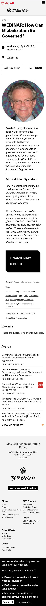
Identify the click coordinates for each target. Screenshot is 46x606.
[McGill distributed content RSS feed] (43, 425)
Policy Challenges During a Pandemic (19, 300)
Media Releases (7, 539)
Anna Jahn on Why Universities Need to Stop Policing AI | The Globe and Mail (18, 387)
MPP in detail (27, 505)
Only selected (24, 602)
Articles (5, 533)
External (9, 292)
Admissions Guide (29, 507)
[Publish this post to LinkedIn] (30, 68)
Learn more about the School (23, 488)
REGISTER (16, 264)
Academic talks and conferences (26, 282)
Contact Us (23, 457)
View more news (12, 425)
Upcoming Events (8, 547)
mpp (20, 296)
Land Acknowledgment (10, 514)
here (30, 169)
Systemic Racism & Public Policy (11, 511)
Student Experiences (31, 510)
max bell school (11, 296)
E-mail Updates (7, 517)
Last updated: (11, 313)
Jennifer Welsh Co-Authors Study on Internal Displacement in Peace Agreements (20, 358)
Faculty (16, 292)
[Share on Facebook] (26, 68)
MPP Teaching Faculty (31, 521)
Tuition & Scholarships (31, 513)
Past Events (6, 550)
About (4, 505)
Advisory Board (28, 524)
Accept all (8, 602)
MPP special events (31, 296)
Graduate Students (28, 292)
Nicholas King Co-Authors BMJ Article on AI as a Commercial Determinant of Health (21, 401)
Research (5, 507)
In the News (6, 536)
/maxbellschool (21, 318)
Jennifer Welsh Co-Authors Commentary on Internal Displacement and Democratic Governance (22, 372)
